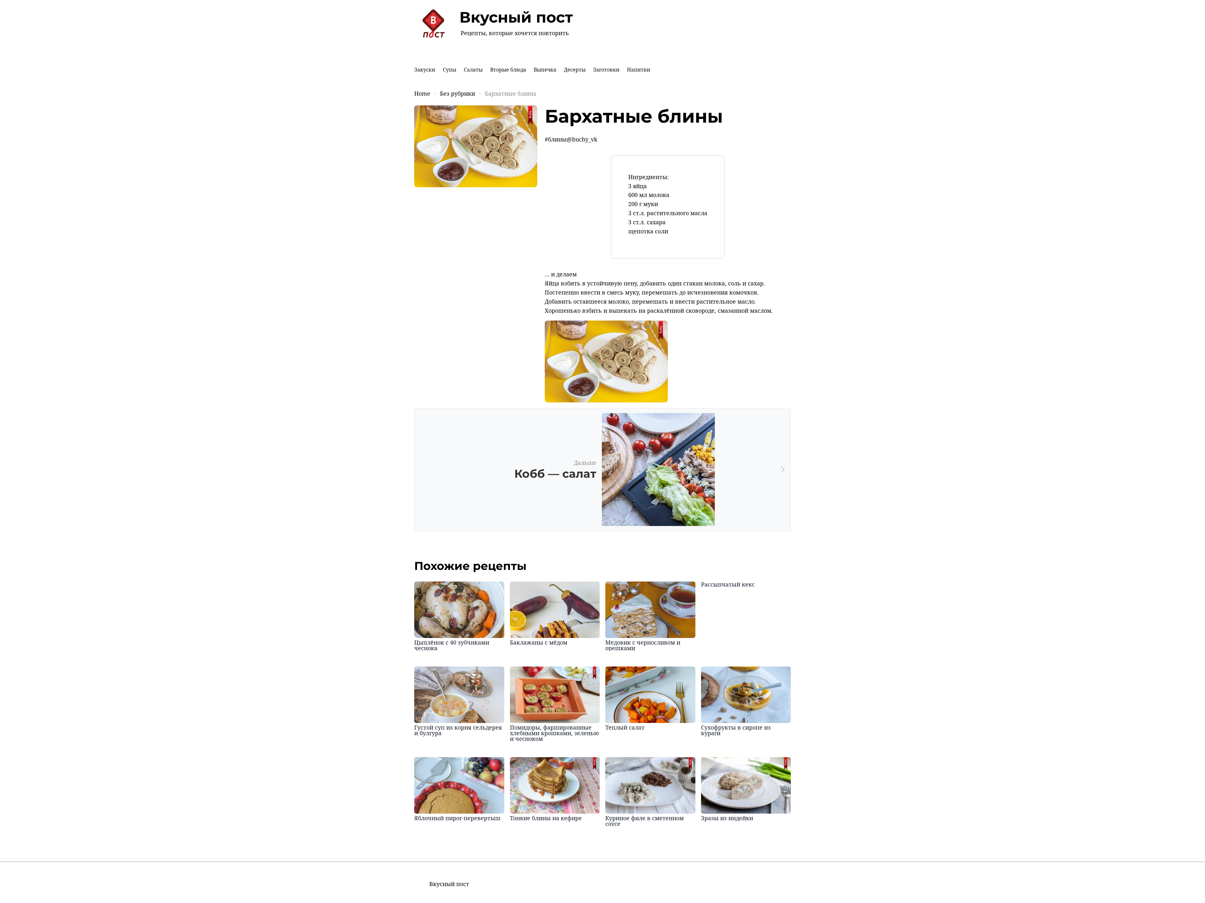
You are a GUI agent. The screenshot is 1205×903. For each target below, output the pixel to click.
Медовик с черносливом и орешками (642, 645)
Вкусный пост (516, 17)
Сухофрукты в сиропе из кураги (736, 730)
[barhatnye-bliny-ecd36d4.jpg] (606, 400)
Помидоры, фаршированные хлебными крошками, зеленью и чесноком (554, 733)
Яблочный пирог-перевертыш (457, 818)
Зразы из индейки (727, 818)
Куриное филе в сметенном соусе (644, 820)
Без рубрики (457, 93)
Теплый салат (625, 727)
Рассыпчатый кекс (728, 584)
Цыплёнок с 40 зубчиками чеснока (451, 645)
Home (422, 93)
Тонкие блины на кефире (546, 818)
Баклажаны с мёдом (538, 642)
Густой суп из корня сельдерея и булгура (458, 730)
